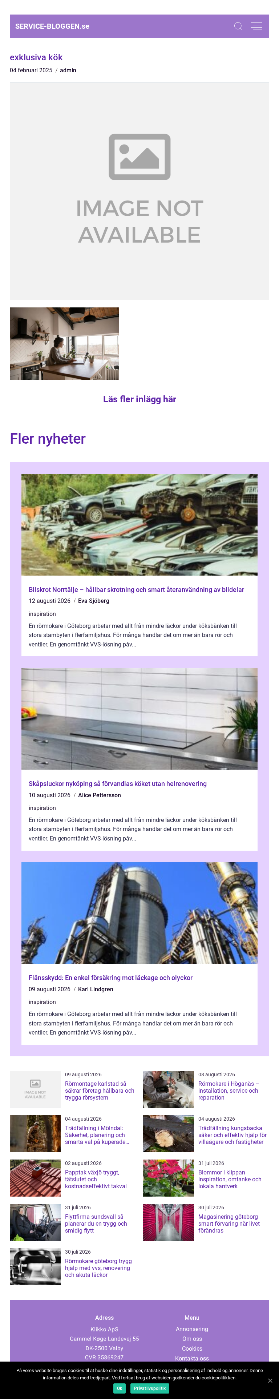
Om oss (192, 1338)
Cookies (192, 1348)
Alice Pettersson (99, 795)
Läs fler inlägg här (139, 399)
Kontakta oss (192, 1358)
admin (68, 70)
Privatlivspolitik (150, 1388)
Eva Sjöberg (93, 600)
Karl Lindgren (95, 989)
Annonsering (192, 1329)
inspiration (42, 613)
